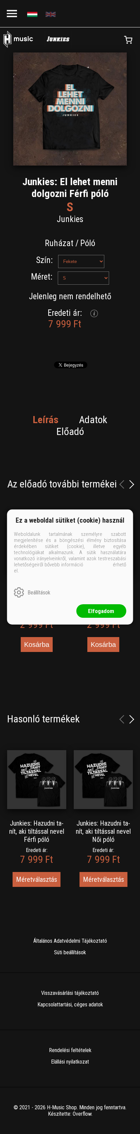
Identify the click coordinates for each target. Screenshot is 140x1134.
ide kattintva (98, 565)
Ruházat (59, 243)
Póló (87, 243)
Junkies (70, 219)
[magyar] (33, 13)
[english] (51, 13)
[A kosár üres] (128, 39)
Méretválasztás (36, 879)
